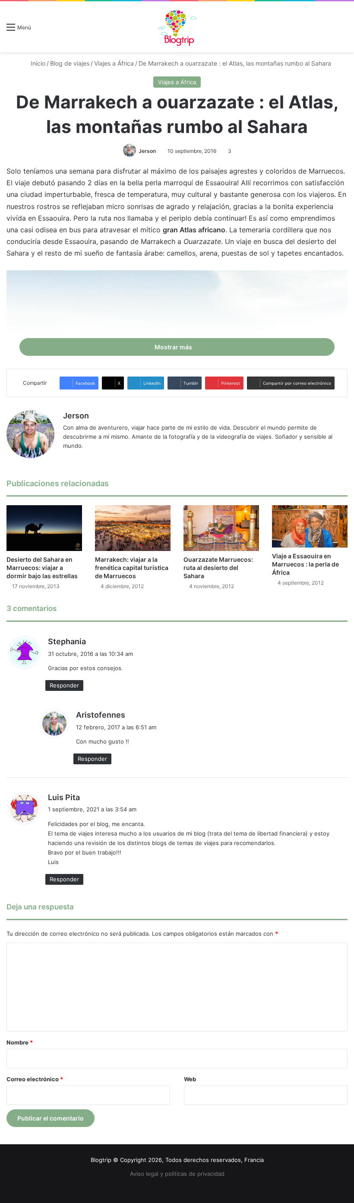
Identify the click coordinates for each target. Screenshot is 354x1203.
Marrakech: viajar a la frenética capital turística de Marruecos (131, 567)
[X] (89, 460)
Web (190, 1079)
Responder (64, 685)
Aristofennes (100, 714)
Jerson (147, 151)
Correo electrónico (34, 1079)
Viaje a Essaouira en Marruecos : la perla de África (305, 564)
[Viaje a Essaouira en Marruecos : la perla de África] (310, 526)
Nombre (19, 1042)
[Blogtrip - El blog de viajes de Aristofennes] (177, 26)
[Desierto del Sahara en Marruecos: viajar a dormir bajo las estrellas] (44, 528)
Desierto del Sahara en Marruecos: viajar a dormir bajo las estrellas (42, 567)
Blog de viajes (69, 63)
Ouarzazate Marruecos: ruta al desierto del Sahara (218, 567)
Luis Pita (64, 797)
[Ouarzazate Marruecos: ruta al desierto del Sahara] (221, 528)
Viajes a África (114, 63)
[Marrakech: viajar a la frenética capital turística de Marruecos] (133, 528)
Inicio (37, 63)
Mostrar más (174, 347)
